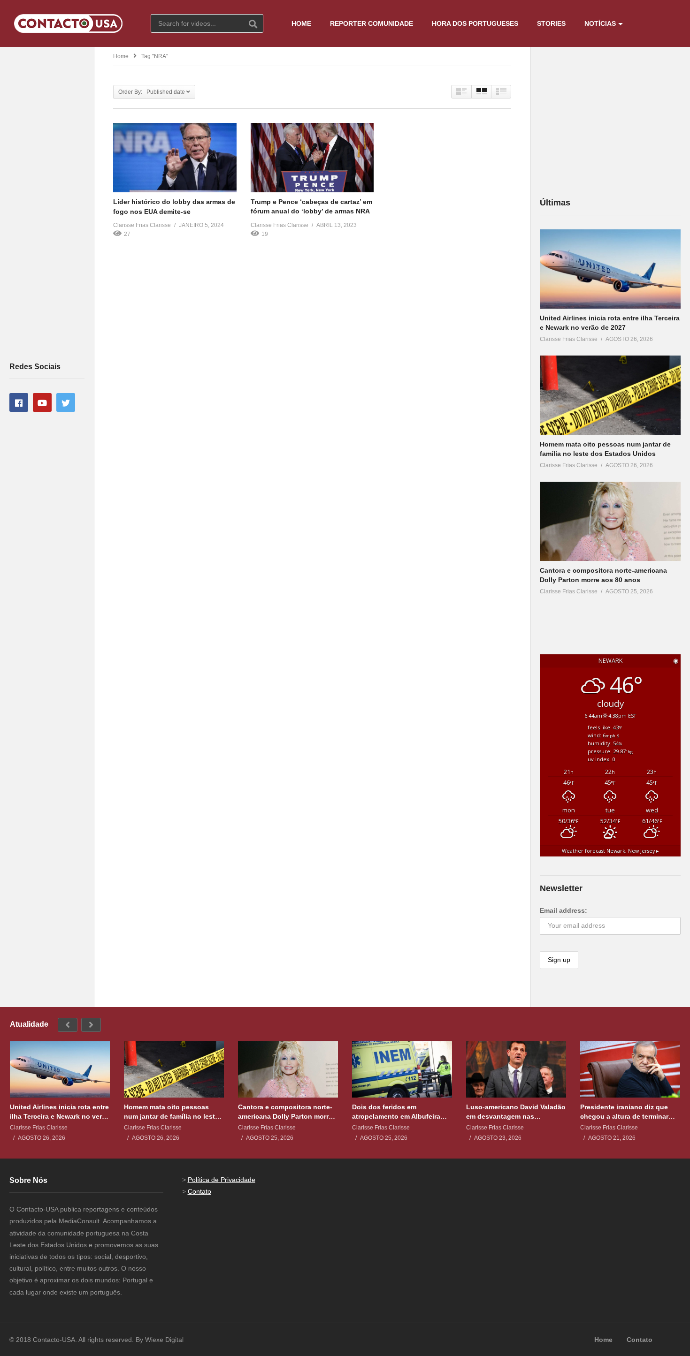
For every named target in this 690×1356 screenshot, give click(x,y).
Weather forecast (610, 851)
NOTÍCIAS (600, 23)
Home (121, 56)
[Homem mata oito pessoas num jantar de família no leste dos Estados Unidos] (610, 395)
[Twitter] (65, 402)
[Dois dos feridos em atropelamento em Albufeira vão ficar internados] (402, 1069)
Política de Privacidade (221, 1179)
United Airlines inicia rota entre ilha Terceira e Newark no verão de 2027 (60, 1112)
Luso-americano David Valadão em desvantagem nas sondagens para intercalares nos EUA (516, 1112)
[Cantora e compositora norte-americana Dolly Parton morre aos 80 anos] (610, 521)
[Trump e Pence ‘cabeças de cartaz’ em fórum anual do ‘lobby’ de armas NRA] (312, 157)
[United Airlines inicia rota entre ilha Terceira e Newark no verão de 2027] (610, 269)
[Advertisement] (46, 203)
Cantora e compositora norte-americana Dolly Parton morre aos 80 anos (285, 1112)
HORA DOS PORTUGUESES (475, 23)
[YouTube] (42, 402)
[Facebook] (18, 402)
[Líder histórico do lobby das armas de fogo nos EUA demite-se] (175, 157)
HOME (301, 23)
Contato (199, 1191)
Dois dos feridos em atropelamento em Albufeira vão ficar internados (396, 1112)
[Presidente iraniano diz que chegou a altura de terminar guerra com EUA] (630, 1069)
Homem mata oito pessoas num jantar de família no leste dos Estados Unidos (171, 1112)
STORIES (551, 23)
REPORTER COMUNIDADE (371, 23)
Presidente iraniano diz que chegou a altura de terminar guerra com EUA (624, 1112)
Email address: (563, 910)
